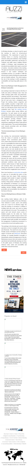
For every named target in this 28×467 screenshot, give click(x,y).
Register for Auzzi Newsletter (10, 435)
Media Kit (24, 443)
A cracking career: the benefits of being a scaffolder (13, 355)
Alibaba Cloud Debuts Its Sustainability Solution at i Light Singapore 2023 (12, 405)
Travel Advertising (20, 435)
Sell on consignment (21, 441)
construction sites (18, 172)
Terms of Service (18, 439)
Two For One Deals (14, 437)
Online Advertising (17, 443)
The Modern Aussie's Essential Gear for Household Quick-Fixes (12, 331)
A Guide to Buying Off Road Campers (12, 378)
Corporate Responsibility (7, 443)
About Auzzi (6, 433)
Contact (15, 433)
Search (11, 433)
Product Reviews (5, 437)
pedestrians (17, 233)
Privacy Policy (21, 433)
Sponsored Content (10, 439)
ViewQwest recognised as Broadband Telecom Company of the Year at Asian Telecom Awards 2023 (12, 391)
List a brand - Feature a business (9, 441)
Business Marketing (23, 437)
